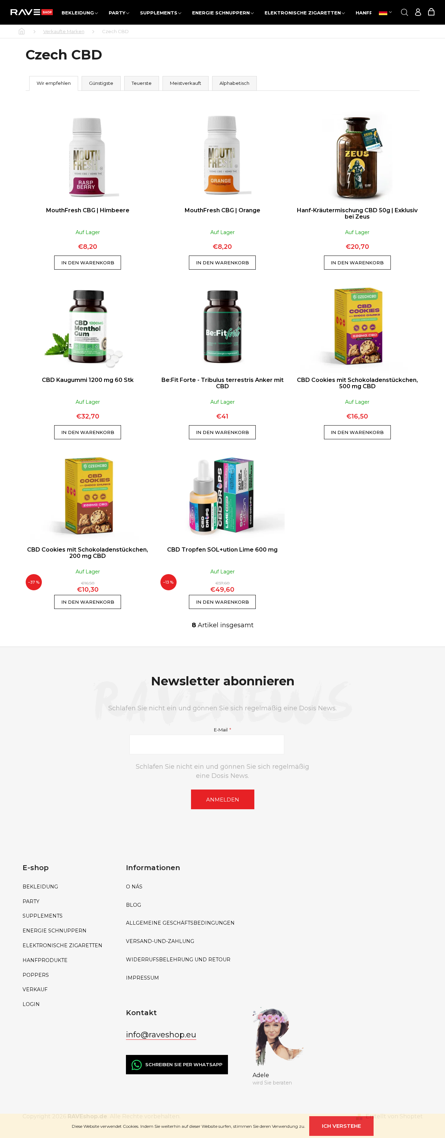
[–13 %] (222, 496)
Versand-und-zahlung (160, 941)
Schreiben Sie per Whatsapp (183, 1064)
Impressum (142, 978)
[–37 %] (88, 496)
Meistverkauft (185, 83)
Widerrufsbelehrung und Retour (178, 960)
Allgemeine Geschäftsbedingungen (180, 923)
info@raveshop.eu (161, 1034)
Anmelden (222, 799)
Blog (133, 905)
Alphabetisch (234, 83)
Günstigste (101, 83)
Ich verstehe (341, 1126)
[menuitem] (80, 12)
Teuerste (142, 83)
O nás (134, 887)
